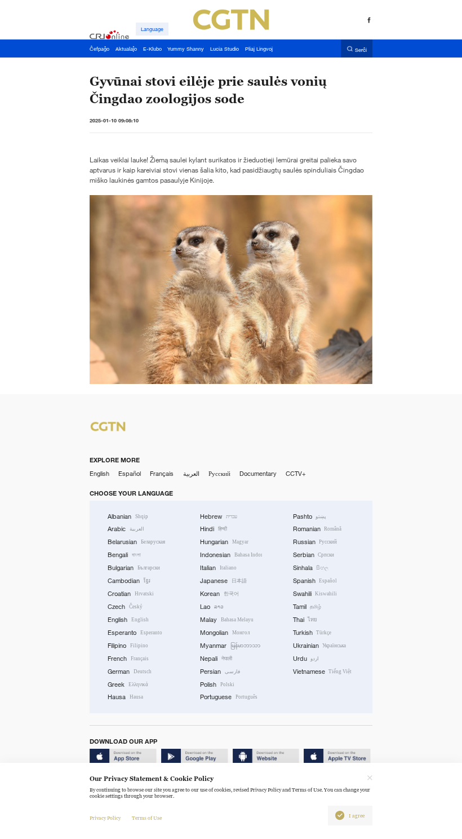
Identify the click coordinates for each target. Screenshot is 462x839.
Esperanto (135, 633)
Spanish (315, 581)
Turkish (312, 633)
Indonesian (231, 555)
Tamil (307, 607)
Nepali (216, 659)
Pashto (310, 516)
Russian (315, 542)
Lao (212, 607)
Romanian (317, 529)
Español (129, 474)
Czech (125, 607)
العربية (191, 474)
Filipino (128, 646)
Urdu (306, 659)
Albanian (128, 516)
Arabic (126, 529)
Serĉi (361, 49)
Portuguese (228, 697)
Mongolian (225, 633)
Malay (227, 620)
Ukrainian (319, 646)
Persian (220, 671)
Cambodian (129, 581)
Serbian (314, 555)
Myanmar (230, 646)
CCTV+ (296, 474)
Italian (218, 568)
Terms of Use (147, 818)
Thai (305, 620)
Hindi (213, 529)
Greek (128, 684)
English (99, 474)
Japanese (223, 581)
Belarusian (136, 542)
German (130, 671)
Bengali (124, 555)
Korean (219, 594)
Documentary (258, 474)
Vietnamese (322, 671)
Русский (219, 474)
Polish (217, 684)
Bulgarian (134, 568)
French (128, 659)
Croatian (131, 594)
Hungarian (224, 542)
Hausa (125, 697)
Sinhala (311, 568)
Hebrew (218, 516)
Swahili (315, 594)
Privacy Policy (105, 818)
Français (162, 474)
